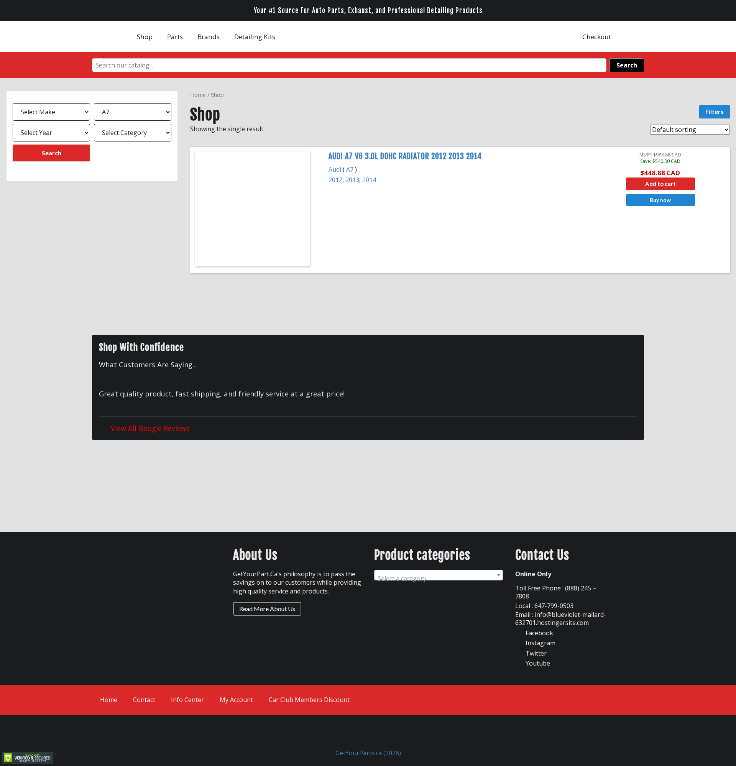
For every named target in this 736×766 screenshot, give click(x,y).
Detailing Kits (254, 36)
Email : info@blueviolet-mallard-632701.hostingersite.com (560, 618)
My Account (236, 700)
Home (198, 95)
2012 (335, 180)
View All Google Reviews (149, 428)
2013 (352, 180)
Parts (175, 36)
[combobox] (438, 575)
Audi (335, 169)
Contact (144, 700)
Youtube (537, 663)
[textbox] (439, 578)
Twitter (535, 653)
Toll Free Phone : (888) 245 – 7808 (555, 592)
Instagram (539, 643)
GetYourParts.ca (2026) (368, 753)
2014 (369, 180)
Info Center (187, 700)
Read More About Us (267, 608)
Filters (714, 111)
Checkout (596, 36)
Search (626, 65)
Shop (145, 36)
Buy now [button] (660, 200)
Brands (208, 36)
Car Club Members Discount (309, 700)
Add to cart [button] (660, 183)
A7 (349, 169)
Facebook (538, 633)
